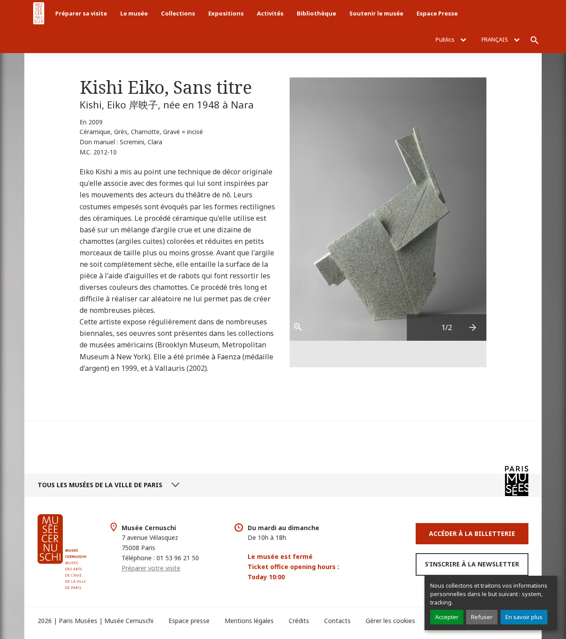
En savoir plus (524, 617)
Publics (446, 39)
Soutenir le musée (376, 13)
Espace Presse (437, 13)
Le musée (134, 13)
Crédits (299, 620)
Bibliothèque (316, 13)
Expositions (226, 13)
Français (495, 39)
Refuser (482, 617)
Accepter (447, 617)
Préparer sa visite (81, 13)
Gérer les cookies (390, 620)
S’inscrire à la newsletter (472, 564)
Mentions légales (249, 620)
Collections (178, 13)
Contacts (337, 620)
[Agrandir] (303, 327)
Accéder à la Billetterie (472, 533)
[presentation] (473, 327)
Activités (270, 13)
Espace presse (189, 620)
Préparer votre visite (151, 568)
